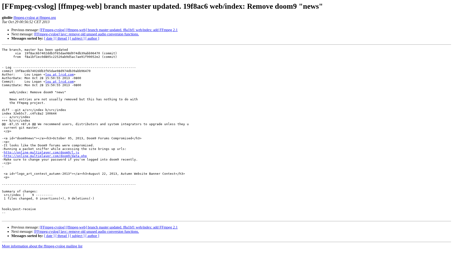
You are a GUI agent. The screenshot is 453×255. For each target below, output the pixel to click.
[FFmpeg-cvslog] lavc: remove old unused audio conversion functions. (86, 34)
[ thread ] (62, 38)
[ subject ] (77, 38)
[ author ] (92, 38)
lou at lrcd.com (59, 74)
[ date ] (49, 38)
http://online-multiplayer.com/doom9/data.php (45, 156)
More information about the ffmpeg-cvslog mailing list (42, 246)
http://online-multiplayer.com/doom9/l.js (41, 152)
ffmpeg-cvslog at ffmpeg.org (34, 18)
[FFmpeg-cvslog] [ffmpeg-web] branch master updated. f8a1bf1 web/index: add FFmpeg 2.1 (109, 30)
